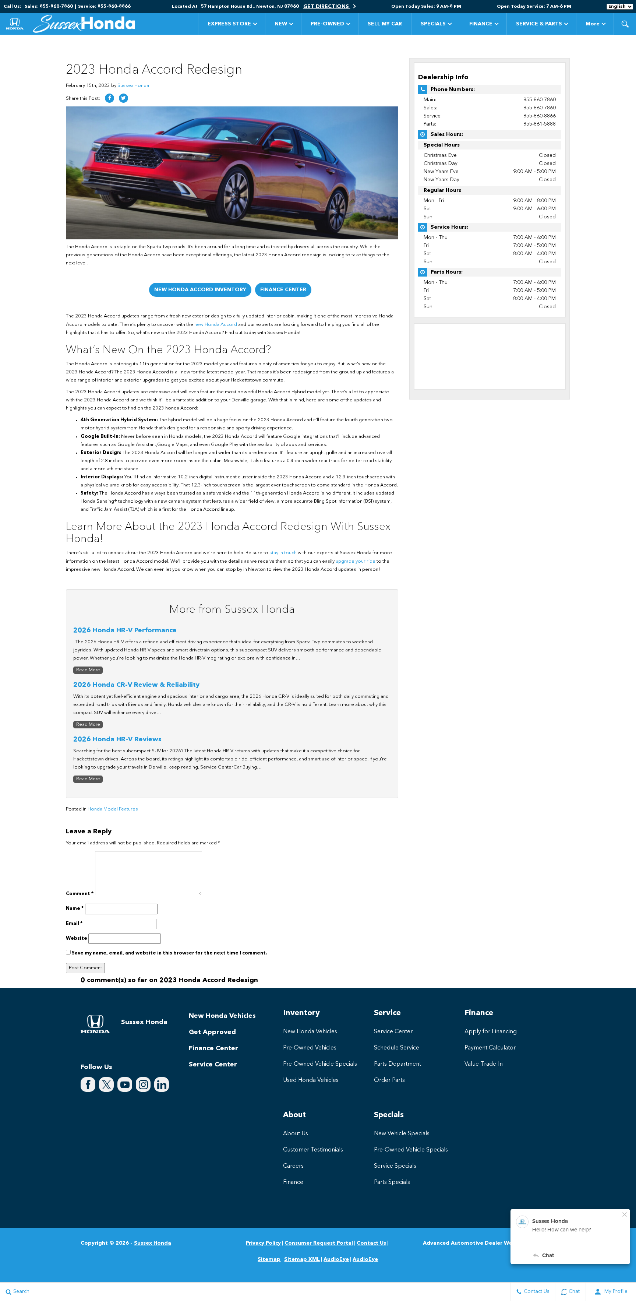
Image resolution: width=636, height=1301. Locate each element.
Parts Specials (392, 1182)
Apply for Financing (490, 1032)
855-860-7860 (539, 99)
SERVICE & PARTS (539, 24)
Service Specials (395, 1166)
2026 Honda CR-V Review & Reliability (136, 685)
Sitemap (269, 1259)
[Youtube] (124, 1084)
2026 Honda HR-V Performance (125, 630)
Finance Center (283, 289)
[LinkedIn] (161, 1084)
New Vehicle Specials (402, 1134)
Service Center (213, 1064)
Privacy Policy (263, 1243)
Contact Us (371, 1243)
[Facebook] (88, 1084)
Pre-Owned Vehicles (309, 1048)
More (592, 25)
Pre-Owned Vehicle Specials (320, 1064)
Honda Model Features (113, 809)
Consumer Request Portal (319, 1243)
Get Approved (212, 1032)
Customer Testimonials (313, 1150)
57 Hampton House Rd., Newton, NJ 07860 (250, 6)
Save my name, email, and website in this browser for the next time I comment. (169, 953)
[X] (106, 1084)
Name (75, 908)
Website (76, 938)
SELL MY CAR (385, 24)
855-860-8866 (539, 116)
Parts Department (397, 1064)
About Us (295, 1134)
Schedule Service (396, 1048)
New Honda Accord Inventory (200, 289)
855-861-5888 (539, 124)
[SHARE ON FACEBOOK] (109, 98)
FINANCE (480, 24)
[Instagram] (143, 1084)
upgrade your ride (355, 561)
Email (74, 923)
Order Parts (389, 1080)
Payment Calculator (490, 1048)
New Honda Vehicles (222, 1016)
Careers (293, 1166)
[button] (625, 24)
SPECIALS (433, 24)
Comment (80, 894)
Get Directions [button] (326, 6)
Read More (88, 670)
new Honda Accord (215, 324)
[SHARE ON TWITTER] (123, 98)
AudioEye (336, 1259)
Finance (293, 1182)
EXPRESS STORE (229, 24)
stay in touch (283, 553)
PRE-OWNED (327, 24)
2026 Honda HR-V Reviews (117, 739)
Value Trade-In (483, 1064)
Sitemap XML (302, 1259)
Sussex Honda (133, 85)
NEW (281, 24)
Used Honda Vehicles (311, 1080)
